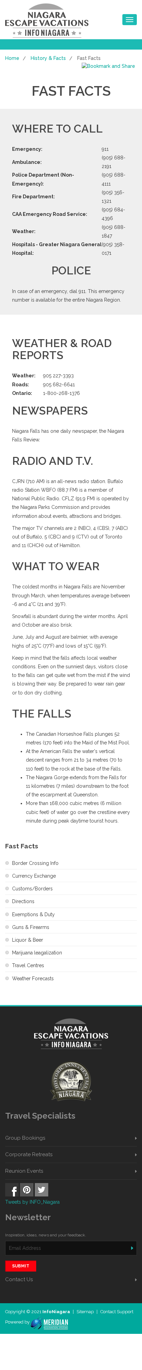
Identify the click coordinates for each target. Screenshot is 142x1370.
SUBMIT (20, 1266)
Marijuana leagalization (37, 952)
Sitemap (86, 1311)
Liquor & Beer (27, 940)
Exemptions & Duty (33, 914)
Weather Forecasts (33, 978)
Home (12, 58)
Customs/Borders (32, 888)
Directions (23, 901)
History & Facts (48, 58)
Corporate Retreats (28, 1154)
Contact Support (116, 1311)
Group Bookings (25, 1138)
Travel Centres (28, 965)
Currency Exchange (34, 876)
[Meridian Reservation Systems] (49, 1322)
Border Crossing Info (35, 863)
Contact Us (19, 1279)
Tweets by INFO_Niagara (32, 1202)
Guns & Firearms (30, 927)
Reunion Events (24, 1171)
